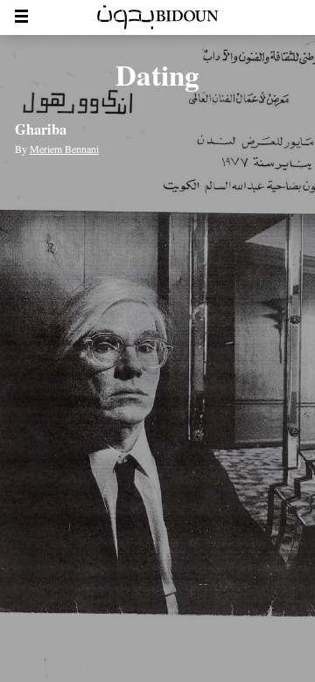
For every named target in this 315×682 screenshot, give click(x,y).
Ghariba (40, 129)
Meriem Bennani (64, 149)
